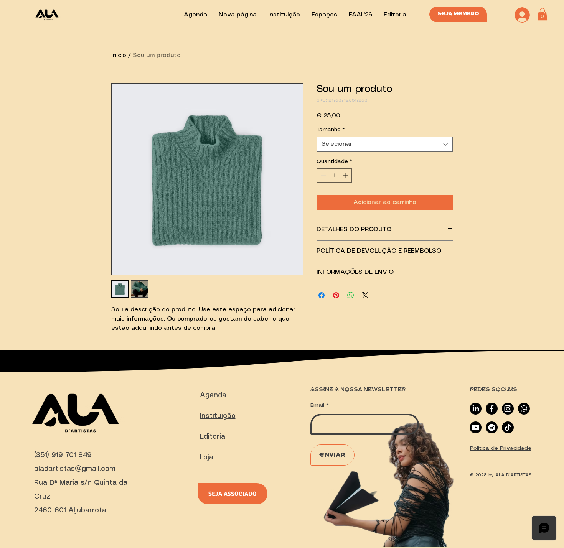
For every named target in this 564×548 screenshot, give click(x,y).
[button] (542, 14)
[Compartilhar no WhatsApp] (350, 295)
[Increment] (346, 175)
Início (118, 55)
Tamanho (331, 129)
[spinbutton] (334, 175)
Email (317, 405)
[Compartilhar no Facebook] (321, 295)
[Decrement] (322, 175)
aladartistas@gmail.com (74, 469)
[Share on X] (365, 295)
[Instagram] (508, 409)
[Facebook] (492, 409)
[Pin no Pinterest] (336, 295)
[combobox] (385, 144)
